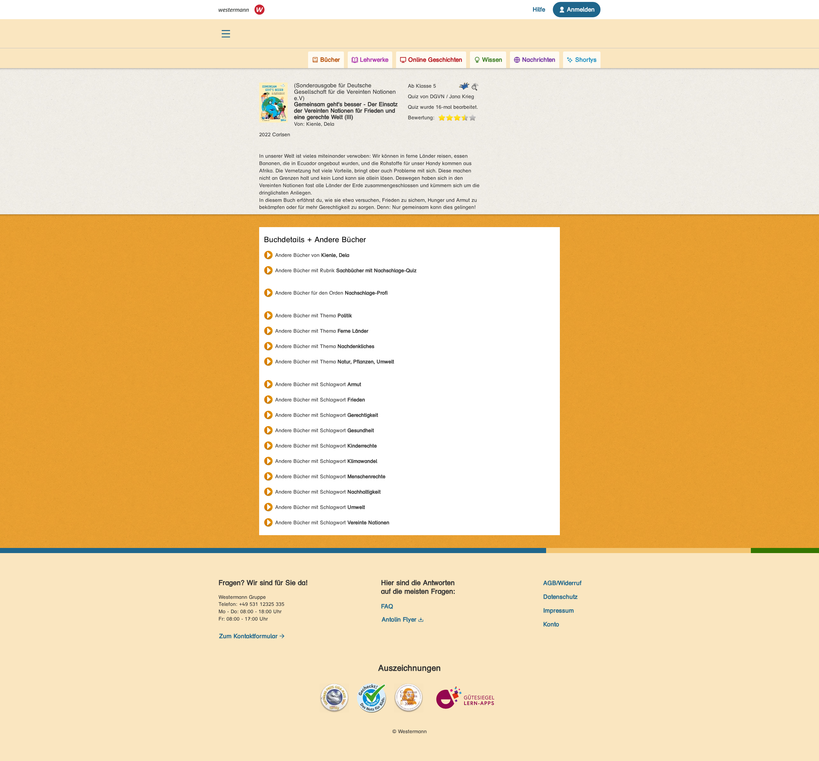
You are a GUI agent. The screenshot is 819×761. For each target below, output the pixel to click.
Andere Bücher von (312, 255)
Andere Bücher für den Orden (331, 293)
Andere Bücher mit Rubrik (346, 270)
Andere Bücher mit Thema (313, 316)
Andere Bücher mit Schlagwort (318, 384)
